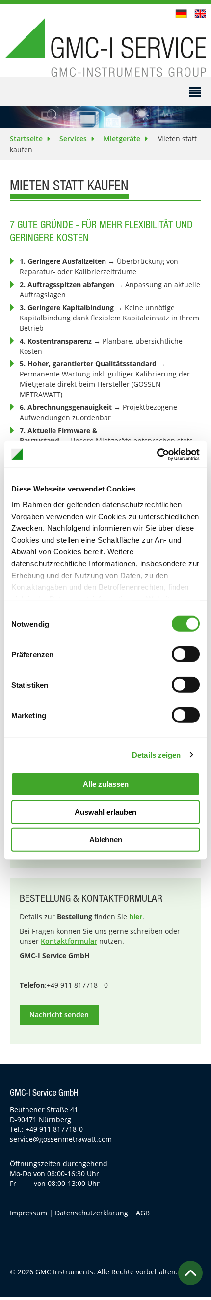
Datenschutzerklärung (91, 1212)
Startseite (26, 138)
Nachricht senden (59, 1014)
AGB (143, 1212)
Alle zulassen (106, 784)
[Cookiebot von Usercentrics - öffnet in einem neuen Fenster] (157, 454)
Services (73, 138)
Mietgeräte (122, 138)
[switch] (186, 654)
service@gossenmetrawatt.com (61, 1139)
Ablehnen (105, 840)
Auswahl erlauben (105, 812)
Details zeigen (156, 755)
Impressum (28, 1212)
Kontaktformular (69, 941)
